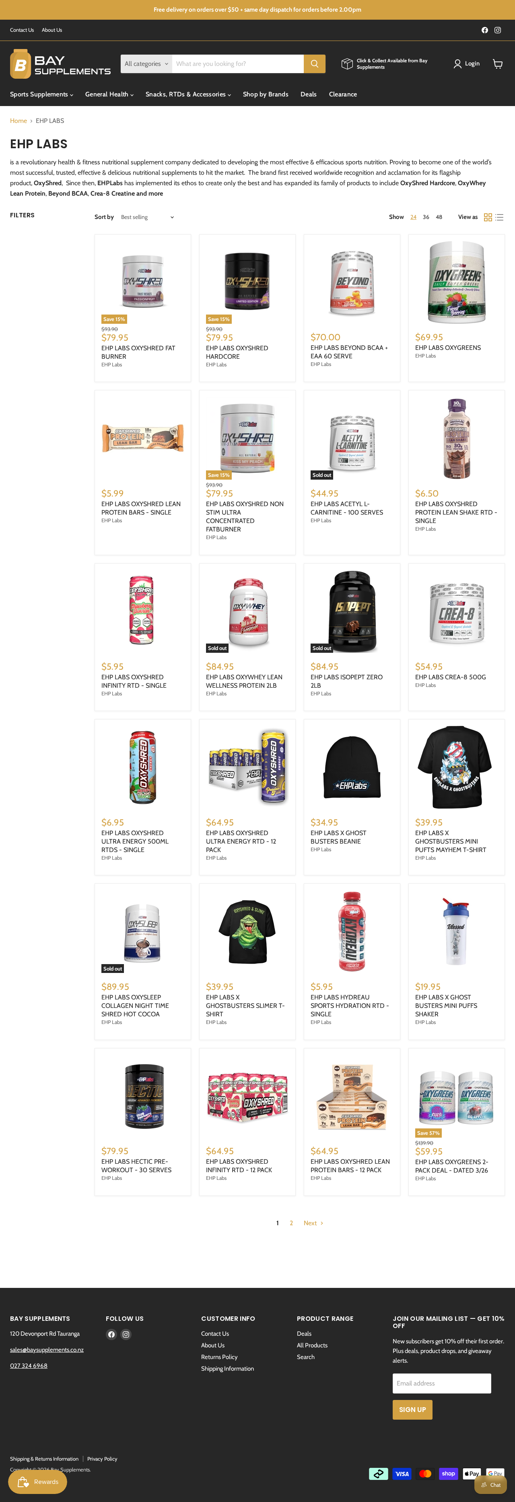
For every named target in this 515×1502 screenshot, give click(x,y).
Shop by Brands (265, 94)
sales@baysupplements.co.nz (47, 1349)
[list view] (499, 217)
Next (311, 1223)
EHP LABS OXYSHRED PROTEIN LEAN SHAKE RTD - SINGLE (456, 512)
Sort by (104, 217)
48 (439, 217)
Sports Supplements (40, 94)
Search (306, 1357)
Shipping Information (227, 1368)
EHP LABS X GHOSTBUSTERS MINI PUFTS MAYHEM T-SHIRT (450, 841)
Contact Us (22, 30)
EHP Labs (111, 364)
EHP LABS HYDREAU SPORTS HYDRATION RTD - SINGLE (350, 1005)
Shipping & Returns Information (44, 1458)
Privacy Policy (102, 1458)
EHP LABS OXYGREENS (448, 347)
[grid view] (488, 217)
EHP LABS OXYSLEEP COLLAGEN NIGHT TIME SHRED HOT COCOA (135, 1005)
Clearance (343, 94)
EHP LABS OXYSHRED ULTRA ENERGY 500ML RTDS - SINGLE (135, 841)
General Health (107, 94)
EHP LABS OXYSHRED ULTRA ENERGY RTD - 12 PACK (241, 841)
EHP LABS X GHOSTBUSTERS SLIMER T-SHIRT (245, 1005)
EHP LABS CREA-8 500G (450, 677)
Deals (309, 94)
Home (18, 121)
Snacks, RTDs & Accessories (187, 94)
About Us (52, 30)
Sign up (412, 1409)
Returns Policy (219, 1357)
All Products (312, 1345)
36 (426, 217)
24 (413, 217)
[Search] (314, 64)
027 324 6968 (28, 1365)
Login (472, 63)
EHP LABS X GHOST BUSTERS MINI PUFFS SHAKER (446, 1005)
